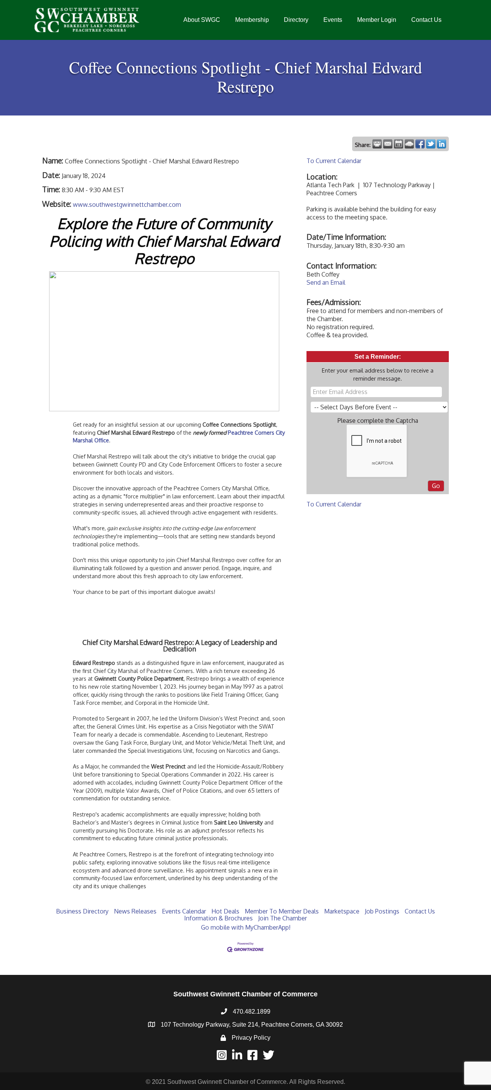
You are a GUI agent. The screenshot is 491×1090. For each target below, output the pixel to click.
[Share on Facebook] (420, 143)
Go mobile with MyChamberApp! (245, 927)
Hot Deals (225, 911)
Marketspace (341, 911)
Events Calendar (184, 911)
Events (332, 19)
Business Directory (82, 911)
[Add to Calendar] (398, 143)
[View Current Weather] (409, 143)
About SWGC (201, 19)
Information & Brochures (218, 918)
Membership (252, 19)
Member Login (376, 19)
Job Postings (382, 911)
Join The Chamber (282, 918)
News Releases (135, 911)
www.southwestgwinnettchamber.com (127, 204)
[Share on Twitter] (430, 143)
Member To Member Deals (282, 911)
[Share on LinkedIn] (441, 143)
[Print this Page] (377, 143)
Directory (296, 19)
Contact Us (426, 19)
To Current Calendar (333, 161)
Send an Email (325, 282)
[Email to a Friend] (387, 143)
